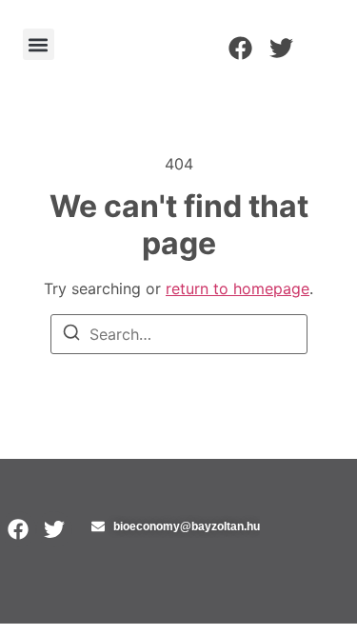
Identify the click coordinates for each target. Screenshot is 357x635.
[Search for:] (178, 334)
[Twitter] (281, 48)
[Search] (71, 335)
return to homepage (237, 288)
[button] (38, 44)
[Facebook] (240, 48)
